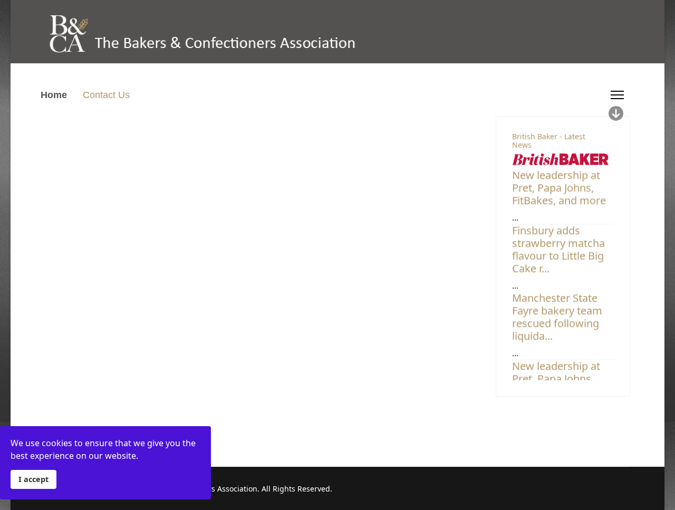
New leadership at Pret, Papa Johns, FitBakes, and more (559, 185)
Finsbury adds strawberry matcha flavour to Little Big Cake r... (558, 247)
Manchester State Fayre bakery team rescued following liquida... (557, 314)
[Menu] (617, 95)
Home (54, 95)
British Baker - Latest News (548, 140)
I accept (33, 479)
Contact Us (106, 95)
